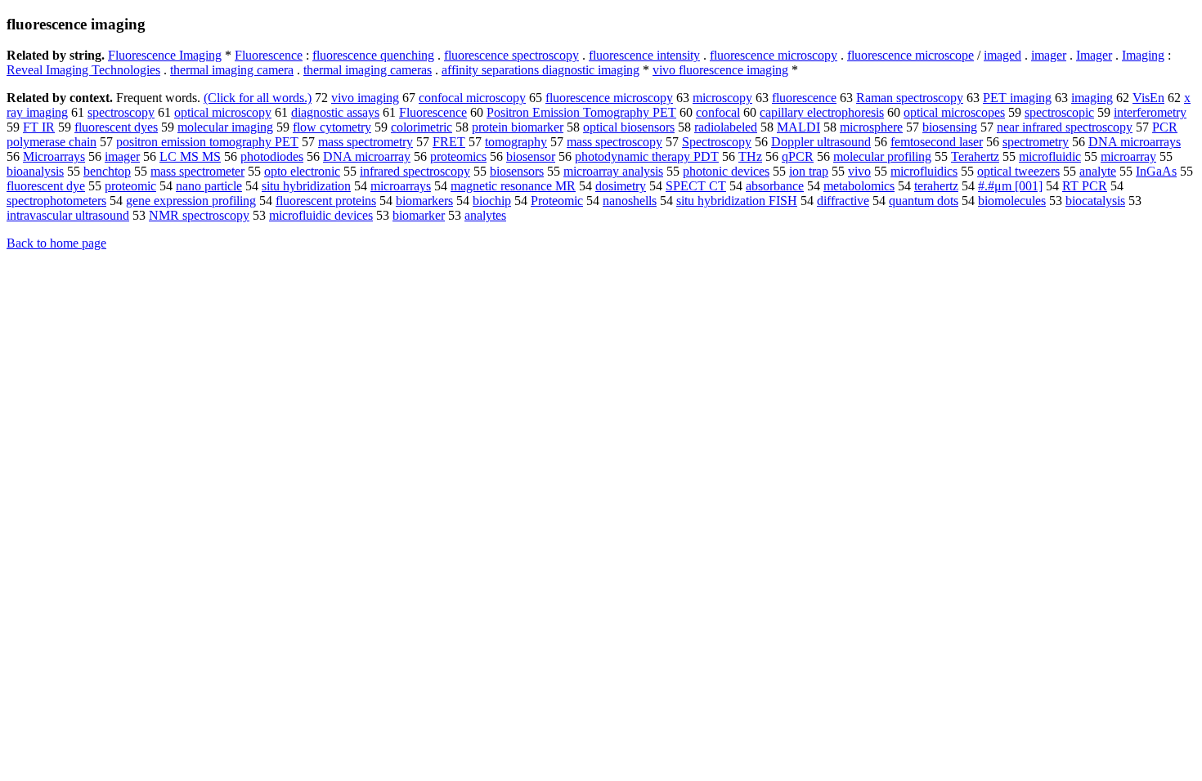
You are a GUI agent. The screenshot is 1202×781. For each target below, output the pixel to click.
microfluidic (1050, 156)
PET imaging (1017, 98)
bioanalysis (35, 171)
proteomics (458, 156)
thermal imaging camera (232, 70)
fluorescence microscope (910, 55)
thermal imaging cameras (367, 70)
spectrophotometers (56, 201)
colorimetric (421, 127)
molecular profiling (882, 156)
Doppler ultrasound (821, 142)
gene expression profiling (191, 201)
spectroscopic (1059, 112)
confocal (718, 112)
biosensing (949, 127)
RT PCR (1084, 186)
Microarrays (54, 156)
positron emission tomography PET (207, 142)
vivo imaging (365, 98)
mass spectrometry (365, 142)
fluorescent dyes (116, 127)
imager (1048, 55)
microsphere (871, 127)
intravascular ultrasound (68, 215)
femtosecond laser (936, 142)
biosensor (530, 156)
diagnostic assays (335, 112)
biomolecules (1012, 201)
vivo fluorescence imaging (720, 70)
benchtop (107, 171)
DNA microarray (366, 156)
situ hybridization (306, 186)
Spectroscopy (716, 142)
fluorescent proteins (326, 201)
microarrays (400, 186)
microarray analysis (613, 171)
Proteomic (557, 201)
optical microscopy (222, 112)
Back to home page (56, 243)
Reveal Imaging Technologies (83, 70)
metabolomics (859, 186)
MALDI (798, 127)
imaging (1092, 98)
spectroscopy (121, 112)
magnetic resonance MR (513, 186)
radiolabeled (725, 127)
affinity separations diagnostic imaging (540, 70)
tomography (516, 142)
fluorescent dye (46, 186)
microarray (1128, 156)
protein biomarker (517, 127)
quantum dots (923, 201)
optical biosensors (629, 127)
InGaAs (1156, 171)
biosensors (517, 171)
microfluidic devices (321, 215)
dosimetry (620, 186)
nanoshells (630, 201)
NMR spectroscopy (199, 215)
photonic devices (726, 171)
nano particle (209, 186)
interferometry (1150, 112)
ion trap (808, 171)
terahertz (936, 186)
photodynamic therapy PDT (647, 156)
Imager (1094, 55)
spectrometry (1035, 142)
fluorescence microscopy (773, 55)
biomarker (418, 215)
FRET (449, 142)
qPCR (798, 156)
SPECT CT (696, 186)
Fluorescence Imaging (165, 55)
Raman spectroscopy (909, 98)
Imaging (1143, 55)
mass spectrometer (197, 171)
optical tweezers (1018, 171)
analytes (485, 215)
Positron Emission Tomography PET (581, 112)
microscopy (722, 98)
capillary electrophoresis (822, 112)
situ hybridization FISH (736, 201)
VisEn (1148, 98)
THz (750, 156)
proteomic (130, 186)
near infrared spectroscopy (1064, 127)
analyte (1097, 171)
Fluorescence (269, 55)
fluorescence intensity (644, 55)
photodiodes (271, 156)
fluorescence (804, 98)
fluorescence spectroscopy (511, 55)
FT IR (39, 127)
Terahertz (975, 156)
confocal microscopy (472, 98)
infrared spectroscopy (415, 171)
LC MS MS (190, 156)
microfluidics (924, 171)
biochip (492, 201)
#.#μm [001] (1010, 186)
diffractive (843, 201)
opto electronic (302, 171)
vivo (859, 171)
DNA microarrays (1134, 142)
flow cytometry (332, 127)
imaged (1002, 55)
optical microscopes (954, 112)
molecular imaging (225, 127)
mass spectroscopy (614, 142)
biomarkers (424, 201)
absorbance (775, 186)
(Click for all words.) (258, 98)
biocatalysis (1095, 201)
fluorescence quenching (373, 55)
